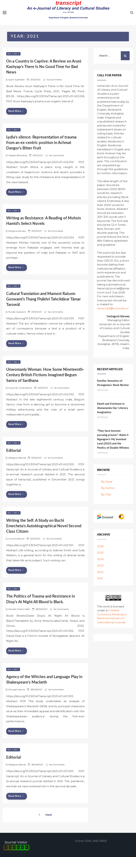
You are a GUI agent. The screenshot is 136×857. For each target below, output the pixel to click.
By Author (108, 488)
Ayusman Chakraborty (20, 387)
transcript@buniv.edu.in (113, 308)
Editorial (13, 451)
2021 (100, 578)
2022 (100, 572)
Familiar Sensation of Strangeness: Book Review (113, 383)
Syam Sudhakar (16, 79)
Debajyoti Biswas (17, 457)
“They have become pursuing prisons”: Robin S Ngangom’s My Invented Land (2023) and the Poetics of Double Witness (113, 439)
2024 (100, 559)
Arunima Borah (16, 538)
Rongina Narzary (17, 231)
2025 (100, 552)
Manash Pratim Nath (19, 609)
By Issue (106, 481)
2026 (100, 546)
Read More (14, 111)
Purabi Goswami (17, 312)
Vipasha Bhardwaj (17, 155)
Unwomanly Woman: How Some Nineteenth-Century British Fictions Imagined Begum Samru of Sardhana (45, 375)
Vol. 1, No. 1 (13, 589)
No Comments (54, 79)
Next (48, 814)
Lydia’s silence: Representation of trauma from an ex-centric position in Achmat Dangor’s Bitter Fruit (41, 142)
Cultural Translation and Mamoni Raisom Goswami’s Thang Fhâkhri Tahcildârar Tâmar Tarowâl (43, 299)
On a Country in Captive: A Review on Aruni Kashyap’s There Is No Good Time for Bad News (43, 66)
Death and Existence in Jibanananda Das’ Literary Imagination (112, 408)
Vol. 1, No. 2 (13, 54)
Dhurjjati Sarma (16, 689)
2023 (100, 565)
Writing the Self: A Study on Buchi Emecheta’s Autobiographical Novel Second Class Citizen (43, 526)
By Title (106, 494)
